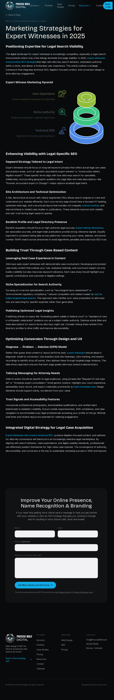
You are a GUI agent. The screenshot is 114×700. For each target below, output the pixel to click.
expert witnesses (76, 352)
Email (60, 528)
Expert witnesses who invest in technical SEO (29, 435)
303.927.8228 (92, 644)
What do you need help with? (28, 555)
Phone (22, 541)
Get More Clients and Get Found (33, 585)
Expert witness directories (89, 227)
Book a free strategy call (16, 659)
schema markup (90, 205)
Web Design (67, 640)
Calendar (41, 668)
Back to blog (14, 15)
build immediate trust (85, 386)
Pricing (71, 5)
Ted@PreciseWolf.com (96, 640)
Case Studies (60, 5)
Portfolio (49, 5)
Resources (84, 5)
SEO (63, 645)
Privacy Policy (64, 592)
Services (34, 5)
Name (17, 528)
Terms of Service (81, 592)
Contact (99, 5)
